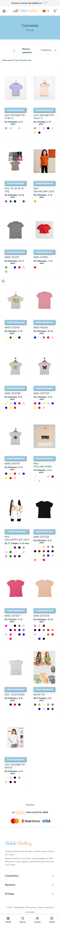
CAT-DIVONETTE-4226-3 (44, 117)
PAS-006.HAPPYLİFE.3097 (17, 538)
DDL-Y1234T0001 (15, 694)
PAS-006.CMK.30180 (43, 465)
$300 (45, 3)
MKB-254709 (41, 393)
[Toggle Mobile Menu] (4, 11)
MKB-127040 (12, 327)
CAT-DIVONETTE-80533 (15, 766)
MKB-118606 (41, 327)
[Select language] (46, 11)
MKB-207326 (41, 536)
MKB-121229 (12, 257)
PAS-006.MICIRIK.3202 (44, 190)
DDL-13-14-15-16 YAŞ (14, 190)
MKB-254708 (12, 393)
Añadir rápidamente (15, 110)
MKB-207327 (12, 615)
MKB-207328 (41, 615)
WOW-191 (39, 694)
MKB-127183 (41, 257)
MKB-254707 (12, 463)
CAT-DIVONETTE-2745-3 (15, 117)
